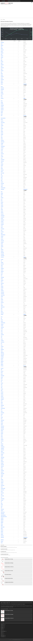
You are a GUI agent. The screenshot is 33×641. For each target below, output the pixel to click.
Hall (1, 260)
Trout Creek (2, 495)
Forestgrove (2, 216)
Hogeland (2, 290)
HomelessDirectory (7, 3)
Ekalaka (2, 193)
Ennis (1, 199)
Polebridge (2, 405)
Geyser (2, 243)
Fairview (2, 206)
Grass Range (2, 255)
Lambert (2, 325)
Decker (2, 171)
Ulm (1, 501)
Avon (1, 58)
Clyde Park (2, 140)
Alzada (2, 48)
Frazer (2, 227)
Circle (1, 135)
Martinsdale (2, 353)
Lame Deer (2, 327)
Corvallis (2, 156)
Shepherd (2, 461)
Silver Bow (24, 115)
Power (2, 414)
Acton (1, 43)
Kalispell (2, 314)
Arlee (1, 54)
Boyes (2, 96)
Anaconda (2, 49)
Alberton (2, 45)
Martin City (2, 352)
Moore (2, 372)
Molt (1, 369)
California (2, 625)
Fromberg (2, 231)
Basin (1, 66)
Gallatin (24, 98)
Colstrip (2, 144)
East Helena (2, 189)
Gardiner (2, 236)
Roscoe (2, 437)
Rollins (2, 434)
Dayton (2, 168)
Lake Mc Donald (3, 322)
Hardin (2, 265)
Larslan (2, 328)
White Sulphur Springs (4, 516)
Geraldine (2, 242)
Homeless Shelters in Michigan (9, 614)
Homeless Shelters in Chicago (9, 610)
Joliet (1, 308)
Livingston (2, 340)
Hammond (2, 263)
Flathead (24, 314)
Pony (1, 409)
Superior (2, 483)
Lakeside (2, 324)
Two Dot (2, 500)
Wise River (2, 535)
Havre (1, 274)
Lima (1, 337)
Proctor (2, 417)
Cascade (2, 128)
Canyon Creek (3, 122)
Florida (2, 628)
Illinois (2, 633)
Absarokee (2, 42)
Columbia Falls (3, 146)
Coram (2, 155)
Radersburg (2, 420)
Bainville (2, 61)
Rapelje (2, 423)
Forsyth (2, 218)
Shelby (2, 460)
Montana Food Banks (3, 546)
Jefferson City (2, 306)
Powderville (2, 412)
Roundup (2, 440)
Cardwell (2, 125)
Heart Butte (2, 277)
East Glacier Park (3, 187)
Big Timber (2, 79)
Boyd (1, 95)
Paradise (2, 391)
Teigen (2, 486)
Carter (1, 126)
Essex (1, 200)
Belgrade (2, 70)
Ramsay (2, 421)
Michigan (2, 627)
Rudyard (2, 443)
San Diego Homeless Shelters (9, 578)
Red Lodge (2, 427)
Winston (2, 532)
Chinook (2, 132)
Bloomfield (2, 89)
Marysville (2, 355)
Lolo (1, 343)
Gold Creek (2, 252)
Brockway (2, 108)
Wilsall (2, 528)
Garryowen (2, 240)
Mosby (2, 374)
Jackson (2, 305)
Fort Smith (2, 224)
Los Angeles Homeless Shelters (9, 582)
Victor (1, 506)
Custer (2, 162)
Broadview (2, 105)
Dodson (2, 181)
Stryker (2, 476)
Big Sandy (2, 76)
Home (1, 19)
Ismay (1, 303)
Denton (2, 175)
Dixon (1, 180)
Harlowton (2, 268)
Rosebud (2, 439)
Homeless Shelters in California (9, 566)
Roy (1, 442)
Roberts (2, 433)
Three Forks (2, 489)
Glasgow (2, 246)
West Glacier (2, 513)
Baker (1, 63)
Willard (2, 525)
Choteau (2, 134)
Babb (1, 60)
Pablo (1, 390)
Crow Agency (2, 159)
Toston (2, 491)
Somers (2, 469)
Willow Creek (2, 526)
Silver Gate (2, 464)
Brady (1, 100)
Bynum (2, 119)
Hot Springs (2, 293)
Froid (1, 230)
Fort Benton (2, 219)
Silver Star (2, 466)
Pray (1, 415)
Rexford (2, 430)
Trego (1, 494)
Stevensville (2, 473)
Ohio (1, 629)
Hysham (2, 299)
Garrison (2, 239)
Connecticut (2, 636)
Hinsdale (2, 287)
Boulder (2, 92)
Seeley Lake (2, 457)
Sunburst (2, 482)
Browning (2, 109)
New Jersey (2, 635)
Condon (2, 149)
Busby (2, 114)
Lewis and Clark (25, 189)
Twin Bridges (2, 498)
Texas (2, 632)
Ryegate (2, 445)
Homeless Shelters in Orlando (9, 570)
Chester (2, 131)
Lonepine (2, 346)
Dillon (1, 177)
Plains (1, 400)
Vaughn (2, 504)
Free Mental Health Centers (4, 554)
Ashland (2, 55)
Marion (2, 350)
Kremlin (2, 321)
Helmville (2, 280)
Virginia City (2, 509)
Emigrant (2, 197)
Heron (2, 281)
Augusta (2, 57)
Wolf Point (2, 539)
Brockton (2, 106)
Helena (2, 278)
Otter (1, 387)
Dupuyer (2, 184)
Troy (1, 497)
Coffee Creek (2, 141)
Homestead (2, 292)
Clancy (2, 137)
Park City (2, 393)
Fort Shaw (2, 222)
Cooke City (2, 153)
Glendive (2, 249)
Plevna (2, 402)
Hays (1, 275)
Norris (2, 378)
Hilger (1, 284)
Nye (1, 381)
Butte (1, 115)
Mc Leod (2, 358)
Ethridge (2, 202)
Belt (1, 72)
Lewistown (2, 334)
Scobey (2, 455)
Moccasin (2, 368)
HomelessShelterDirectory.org (16, 639)
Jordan (2, 311)
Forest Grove (2, 215)
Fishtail (2, 209)
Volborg (2, 510)
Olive (1, 384)
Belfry (1, 69)
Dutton (2, 186)
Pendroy (2, 396)
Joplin (1, 309)
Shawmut (2, 458)
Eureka (2, 203)
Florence (2, 212)
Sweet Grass (2, 485)
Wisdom (2, 534)
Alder (1, 46)
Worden (2, 541)
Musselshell (2, 375)
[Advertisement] (16, 12)
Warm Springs (3, 512)
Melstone (2, 361)
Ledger (2, 333)
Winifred (2, 529)
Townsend (2, 492)
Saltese (2, 451)
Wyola (2, 542)
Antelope (2, 52)
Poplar (2, 411)
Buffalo (2, 112)
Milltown (2, 364)
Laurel (1, 330)
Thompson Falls (3, 488)
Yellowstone (25, 83)
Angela (2, 51)
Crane (1, 158)
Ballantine (2, 64)
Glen (1, 248)
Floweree (2, 213)
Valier (1, 503)
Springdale (2, 470)
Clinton (2, 138)
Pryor (1, 418)
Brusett (2, 111)
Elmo (1, 196)
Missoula (2, 365)
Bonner (2, 90)
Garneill (2, 237)
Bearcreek (2, 67)
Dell (1, 174)
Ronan (2, 436)
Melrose (2, 359)
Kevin (1, 316)
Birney (2, 86)
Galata (2, 233)
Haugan (2, 272)
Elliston (2, 194)
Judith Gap (2, 312)
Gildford (2, 245)
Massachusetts (3, 631)
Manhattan (2, 349)
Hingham (2, 286)
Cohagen (2, 143)
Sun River (2, 480)
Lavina (2, 331)
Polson (2, 406)
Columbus (2, 147)
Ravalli (2, 424)
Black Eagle (2, 87)
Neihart (2, 377)
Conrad (2, 152)
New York (2, 624)
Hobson (2, 289)
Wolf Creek (2, 537)
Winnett (2, 531)
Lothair (2, 347)
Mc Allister (2, 356)
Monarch (2, 371)
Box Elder (2, 93)
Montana (4, 19)
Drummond (2, 183)
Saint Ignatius (2, 446)
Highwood (2, 283)
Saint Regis (2, 448)
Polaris (2, 403)
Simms (2, 467)
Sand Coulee (2, 452)
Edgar (1, 191)
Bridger (2, 102)
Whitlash (2, 522)
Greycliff (2, 259)
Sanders (2, 454)
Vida (1, 507)
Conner (2, 150)
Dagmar (2, 165)
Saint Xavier (2, 449)
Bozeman (2, 98)
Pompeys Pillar (3, 408)
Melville (2, 362)
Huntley (2, 296)
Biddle (2, 73)
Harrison (2, 269)
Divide (2, 178)
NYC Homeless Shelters (8, 574)
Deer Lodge (2, 172)
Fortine (2, 225)
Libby (1, 336)
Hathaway (2, 271)
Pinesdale (2, 399)
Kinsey (2, 319)
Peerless (2, 394)
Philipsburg (2, 397)
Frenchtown (2, 228)
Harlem (2, 266)
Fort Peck (2, 221)
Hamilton (2, 262)
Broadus (2, 103)
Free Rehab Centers (3, 551)
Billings (2, 83)
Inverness (2, 302)
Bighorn (2, 82)
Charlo (2, 129)
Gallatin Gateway (3, 234)
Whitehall (2, 519)
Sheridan (2, 463)
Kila (1, 318)
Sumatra (2, 479)
